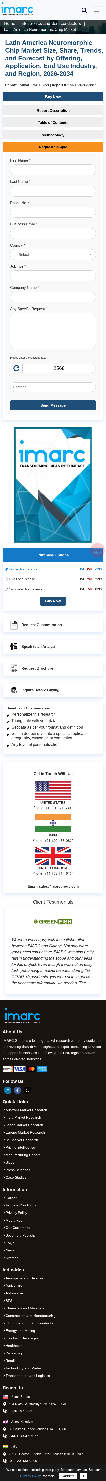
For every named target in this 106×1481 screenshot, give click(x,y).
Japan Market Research (24, 1125)
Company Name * (24, 287)
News (10, 1250)
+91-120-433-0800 (22, 1461)
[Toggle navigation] (96, 11)
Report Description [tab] (53, 110)
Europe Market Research (25, 1132)
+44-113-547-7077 (23, 1436)
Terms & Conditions (21, 1205)
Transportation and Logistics (28, 1376)
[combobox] (53, 254)
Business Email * (24, 224)
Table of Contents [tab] (53, 122)
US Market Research (22, 1140)
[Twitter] (27, 1090)
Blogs (10, 1162)
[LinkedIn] (7, 1090)
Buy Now (53, 97)
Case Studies (16, 1177)
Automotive (14, 1293)
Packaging (14, 1353)
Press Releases (18, 1170)
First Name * (20, 160)
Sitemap (12, 1258)
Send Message (53, 405)
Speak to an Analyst (38, 646)
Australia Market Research (26, 1110)
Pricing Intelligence (20, 1147)
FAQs (10, 1243)
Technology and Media (23, 1368)
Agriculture (14, 1285)
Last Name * (20, 181)
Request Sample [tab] (53, 147)
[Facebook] (17, 1090)
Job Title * (18, 266)
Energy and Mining (20, 1331)
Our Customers (18, 1228)
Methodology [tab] (53, 135)
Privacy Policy (30, 1475)
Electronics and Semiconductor (30, 1323)
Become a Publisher (21, 1235)
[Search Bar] (84, 10)
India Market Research (23, 1117)
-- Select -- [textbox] (23, 254)
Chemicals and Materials (25, 1308)
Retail (10, 1361)
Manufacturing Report (23, 1155)
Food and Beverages (22, 1338)
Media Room (16, 1220)
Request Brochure (37, 668)
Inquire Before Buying (40, 690)
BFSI (9, 1301)
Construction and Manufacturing (31, 1316)
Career (11, 1198)
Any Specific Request (27, 309)
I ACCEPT (68, 1476)
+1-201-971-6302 (21, 1411)
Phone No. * (20, 203)
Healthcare (14, 1346)
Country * (17, 245)
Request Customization (41, 625)
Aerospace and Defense (24, 1278)
